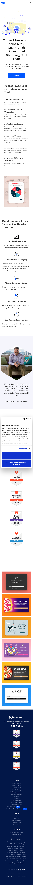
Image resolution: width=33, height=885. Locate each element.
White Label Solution (16, 802)
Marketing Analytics (16, 804)
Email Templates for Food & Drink (16, 854)
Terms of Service (16, 876)
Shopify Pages (16, 800)
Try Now (16, 75)
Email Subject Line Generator (14, 809)
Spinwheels (16, 798)
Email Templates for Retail (16, 863)
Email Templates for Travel (16, 848)
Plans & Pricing (16, 783)
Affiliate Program (16, 834)
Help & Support (16, 822)
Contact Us (16, 825)
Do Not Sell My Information (20, 879)
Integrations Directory (16, 832)
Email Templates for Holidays (16, 844)
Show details (23, 448)
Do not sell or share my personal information (16, 463)
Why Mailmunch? (16, 820)
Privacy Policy (8, 876)
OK (16, 455)
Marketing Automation (16, 792)
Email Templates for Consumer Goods (16, 861)
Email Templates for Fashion (16, 850)
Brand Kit (16, 818)
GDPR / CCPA (10, 879)
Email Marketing (16, 790)
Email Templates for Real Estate (16, 846)
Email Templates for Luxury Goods (16, 858)
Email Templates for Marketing (16, 842)
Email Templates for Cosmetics (16, 852)
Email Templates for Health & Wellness (16, 856)
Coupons (16, 796)
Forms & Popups (16, 785)
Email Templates (10, 806)
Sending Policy (24, 876)
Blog (16, 816)
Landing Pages (16, 787)
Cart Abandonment (16, 794)
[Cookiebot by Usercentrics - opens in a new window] (23, 419)
